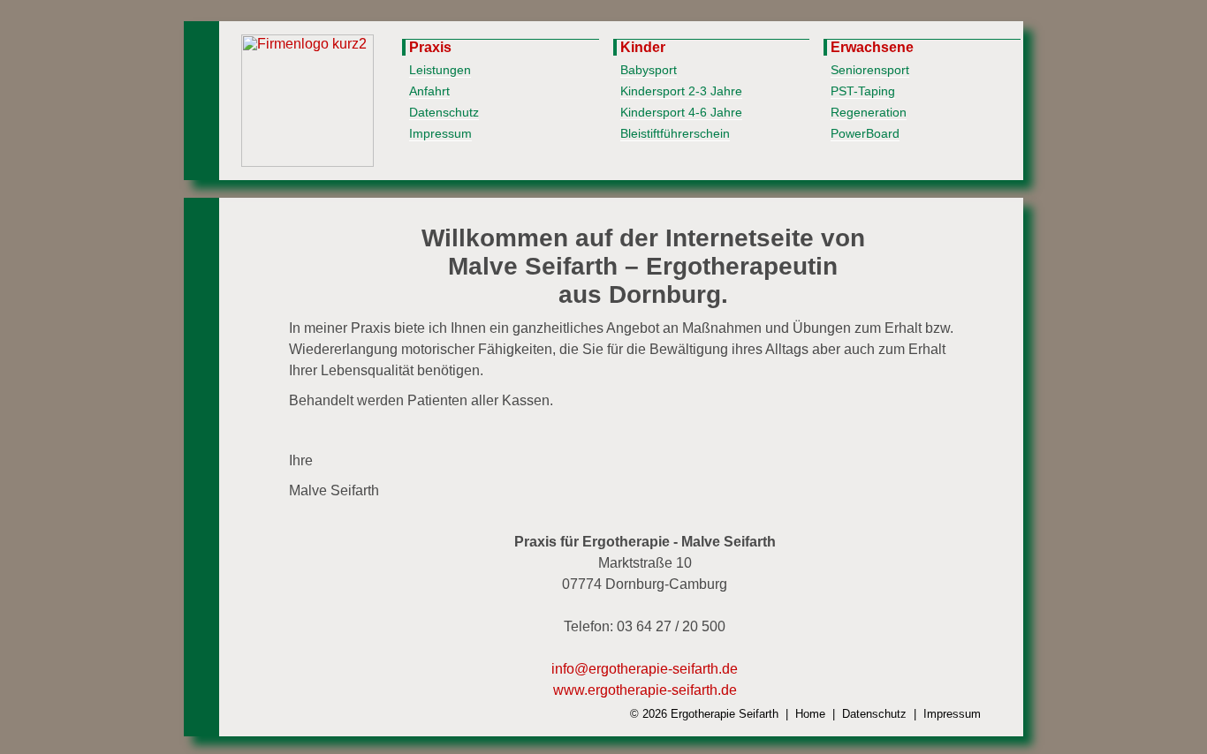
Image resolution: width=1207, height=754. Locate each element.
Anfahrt (429, 91)
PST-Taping (863, 91)
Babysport (648, 70)
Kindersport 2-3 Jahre (681, 91)
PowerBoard (865, 133)
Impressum (440, 133)
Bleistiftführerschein (675, 133)
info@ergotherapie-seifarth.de (644, 668)
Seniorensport (870, 70)
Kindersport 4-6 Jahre (681, 112)
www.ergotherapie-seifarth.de (645, 689)
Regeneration (869, 112)
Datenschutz (444, 112)
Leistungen (440, 70)
